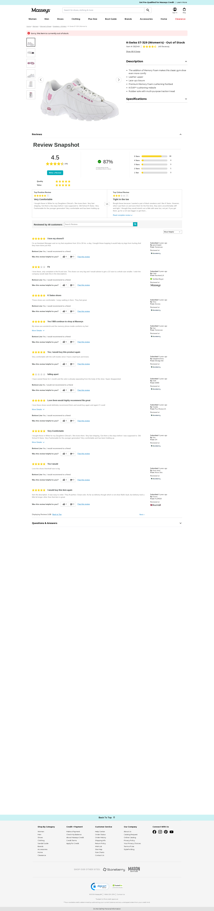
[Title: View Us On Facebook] (154, 832)
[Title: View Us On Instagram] (160, 832)
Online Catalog (130, 837)
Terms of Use (129, 846)
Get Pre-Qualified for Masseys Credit (156, 2)
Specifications (136, 99)
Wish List (98, 846)
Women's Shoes (45, 26)
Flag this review (84, 257)
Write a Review (55, 173)
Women (32, 19)
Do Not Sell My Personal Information (107, 909)
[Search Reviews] (135, 224)
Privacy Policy (129, 840)
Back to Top (57, 514)
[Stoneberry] (114, 869)
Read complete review (121, 215)
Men (47, 19)
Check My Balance (73, 834)
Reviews (37, 134)
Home (164, 19)
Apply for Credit (72, 843)
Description (134, 61)
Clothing (76, 19)
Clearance (180, 19)
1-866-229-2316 (109, 894)
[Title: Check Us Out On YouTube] (171, 832)
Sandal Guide (43, 843)
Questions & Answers (44, 523)
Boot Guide (111, 19)
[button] (100, 886)
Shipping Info (100, 840)
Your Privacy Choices (132, 843)
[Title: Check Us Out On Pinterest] (166, 832)
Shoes (60, 19)
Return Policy (100, 843)
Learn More (182, 2)
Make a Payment (73, 831)
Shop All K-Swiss (133, 51)
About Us (127, 831)
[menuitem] (33, 19)
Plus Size (92, 19)
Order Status (100, 834)
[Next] (118, 79)
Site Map (98, 849)
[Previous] (40, 79)
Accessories (146, 19)
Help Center (100, 831)
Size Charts (99, 852)
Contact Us (99, 855)
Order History (100, 837)
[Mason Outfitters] (134, 869)
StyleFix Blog (129, 849)
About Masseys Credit (75, 837)
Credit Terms (71, 840)
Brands (128, 19)
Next (142, 514)
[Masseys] (41, 10)
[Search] (148, 10)
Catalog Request (130, 834)
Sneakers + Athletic (59, 26)
